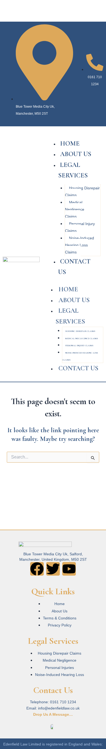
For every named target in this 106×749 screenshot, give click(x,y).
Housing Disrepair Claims (82, 191)
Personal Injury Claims (80, 227)
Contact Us (74, 267)
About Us (75, 154)
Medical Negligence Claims (74, 209)
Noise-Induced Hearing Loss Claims (79, 245)
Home (70, 143)
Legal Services (73, 170)
